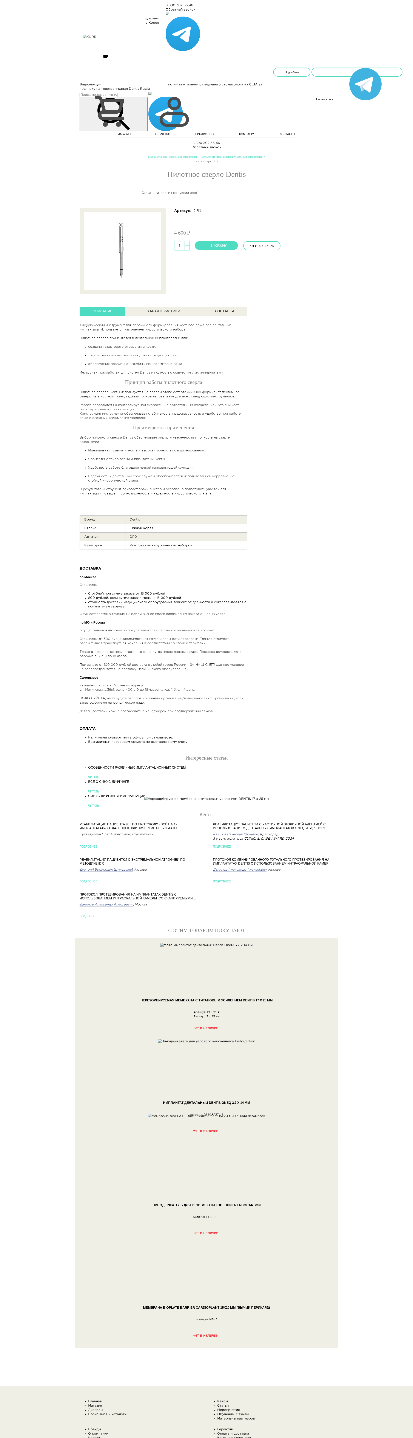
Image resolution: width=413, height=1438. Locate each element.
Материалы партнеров (236, 1418)
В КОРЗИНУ (219, 245)
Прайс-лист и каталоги (107, 1414)
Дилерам (95, 1410)
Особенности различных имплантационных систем (137, 767)
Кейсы (222, 1401)
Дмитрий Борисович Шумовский (106, 869)
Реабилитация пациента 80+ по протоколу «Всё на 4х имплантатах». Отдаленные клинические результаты (128, 826)
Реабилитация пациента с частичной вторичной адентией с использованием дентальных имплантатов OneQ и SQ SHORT (269, 826)
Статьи (223, 1405)
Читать (93, 777)
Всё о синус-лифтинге (108, 781)
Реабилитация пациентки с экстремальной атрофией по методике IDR (132, 861)
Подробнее (292, 72)
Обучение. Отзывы (233, 1414)
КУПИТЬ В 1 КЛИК (262, 245)
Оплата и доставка (233, 1433)
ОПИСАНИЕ (102, 311)
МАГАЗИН (124, 134)
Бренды (94, 1429)
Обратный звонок (181, 9)
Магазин (95, 1405)
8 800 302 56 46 (179, 5)
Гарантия (225, 1429)
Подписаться (356, 72)
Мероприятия (228, 1410)
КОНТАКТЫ (287, 134)
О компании (98, 1433)
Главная (95, 1401)
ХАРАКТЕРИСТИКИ (163, 311)
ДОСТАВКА (224, 311)
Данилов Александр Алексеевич (106, 904)
